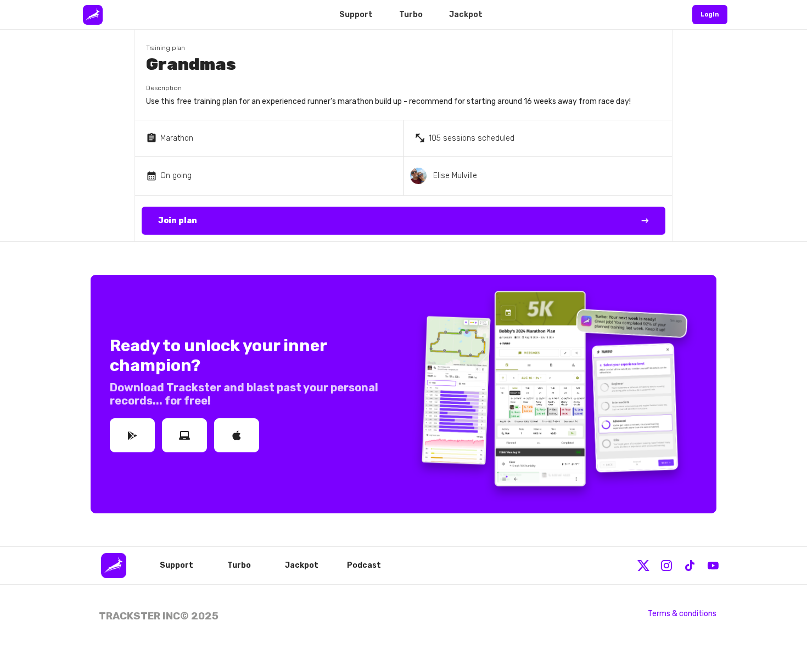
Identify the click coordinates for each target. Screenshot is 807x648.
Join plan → (403, 220)
